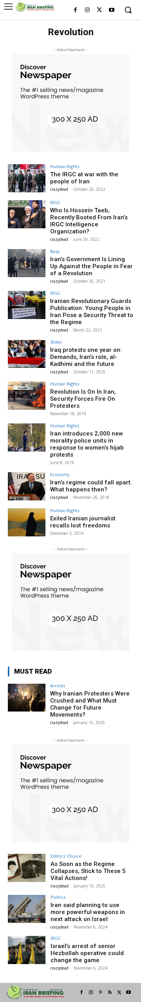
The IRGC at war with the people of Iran (84, 178)
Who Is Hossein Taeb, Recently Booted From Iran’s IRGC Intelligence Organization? (89, 221)
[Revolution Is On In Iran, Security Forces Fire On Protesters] (26, 396)
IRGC (55, 202)
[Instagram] (87, 10)
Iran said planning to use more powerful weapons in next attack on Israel (88, 912)
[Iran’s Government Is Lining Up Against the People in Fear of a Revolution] (26, 263)
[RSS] (109, 992)
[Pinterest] (100, 992)
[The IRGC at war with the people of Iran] (26, 178)
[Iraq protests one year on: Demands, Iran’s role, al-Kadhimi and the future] (26, 354)
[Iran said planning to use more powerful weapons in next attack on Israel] (26, 909)
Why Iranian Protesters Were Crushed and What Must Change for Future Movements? (90, 704)
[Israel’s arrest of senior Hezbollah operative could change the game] (26, 950)
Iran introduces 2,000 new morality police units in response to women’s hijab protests (87, 444)
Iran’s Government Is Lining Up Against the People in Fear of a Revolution (91, 266)
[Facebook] (75, 10)
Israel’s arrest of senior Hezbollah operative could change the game (87, 953)
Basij (55, 251)
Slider (56, 342)
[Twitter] (99, 10)
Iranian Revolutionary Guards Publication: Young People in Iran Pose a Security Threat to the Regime (91, 312)
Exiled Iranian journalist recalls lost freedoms (83, 522)
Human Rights (64, 166)
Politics (58, 897)
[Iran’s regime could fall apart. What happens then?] (26, 486)
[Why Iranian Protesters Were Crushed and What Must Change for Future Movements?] (26, 697)
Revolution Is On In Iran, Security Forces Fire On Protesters (83, 398)
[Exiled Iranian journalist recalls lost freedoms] (26, 522)
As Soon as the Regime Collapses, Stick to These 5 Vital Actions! (88, 871)
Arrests (57, 685)
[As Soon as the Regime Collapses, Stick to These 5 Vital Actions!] (26, 868)
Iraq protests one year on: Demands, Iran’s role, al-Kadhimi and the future (86, 356)
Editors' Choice (66, 856)
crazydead (59, 189)
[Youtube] (111, 10)
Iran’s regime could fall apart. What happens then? (91, 486)
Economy (60, 474)
